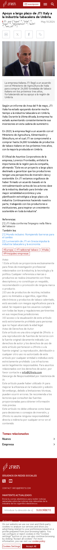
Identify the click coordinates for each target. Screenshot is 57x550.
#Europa (8, 249)
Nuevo (6, 439)
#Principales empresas (16, 253)
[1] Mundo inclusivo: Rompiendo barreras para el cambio (28, 236)
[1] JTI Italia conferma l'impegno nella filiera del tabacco (26, 225)
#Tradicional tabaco (27, 249)
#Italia (45, 249)
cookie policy (38, 541)
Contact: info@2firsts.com (16, 488)
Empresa (8, 444)
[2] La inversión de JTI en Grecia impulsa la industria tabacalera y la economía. (25, 243)
